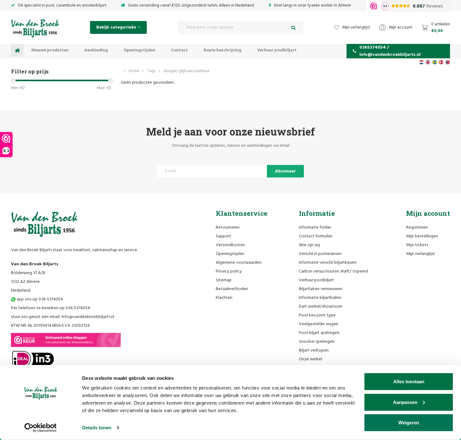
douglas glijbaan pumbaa (186, 71)
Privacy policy (229, 271)
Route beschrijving (222, 50)
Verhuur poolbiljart (277, 50)
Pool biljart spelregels (319, 333)
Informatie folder (315, 227)
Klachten (224, 297)
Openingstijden (139, 50)
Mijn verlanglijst (420, 253)
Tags (151, 71)
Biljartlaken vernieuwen (320, 289)
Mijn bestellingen (422, 236)
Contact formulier (315, 236)
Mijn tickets (417, 245)
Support (223, 236)
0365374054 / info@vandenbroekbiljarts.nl (390, 51)
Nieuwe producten (50, 50)
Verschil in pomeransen (320, 253)
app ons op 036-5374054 (39, 299)
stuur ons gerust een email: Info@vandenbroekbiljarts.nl (62, 317)
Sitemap (223, 280)
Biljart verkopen (314, 350)
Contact (179, 50)
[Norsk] (447, 62)
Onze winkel (310, 359)
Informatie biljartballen (320, 297)
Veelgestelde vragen (318, 324)
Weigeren (408, 422)
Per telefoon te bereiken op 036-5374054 (50, 308)
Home (134, 71)
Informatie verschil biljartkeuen (328, 262)
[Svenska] (434, 62)
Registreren (417, 227)
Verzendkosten (230, 245)
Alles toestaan (408, 381)
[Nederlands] (421, 62)
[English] (428, 62)
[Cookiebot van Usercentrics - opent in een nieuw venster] (40, 427)
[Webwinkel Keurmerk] (66, 340)
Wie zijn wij (309, 245)
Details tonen (96, 427)
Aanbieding (96, 50)
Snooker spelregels (317, 341)
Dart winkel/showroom (320, 306)
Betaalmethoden (232, 289)
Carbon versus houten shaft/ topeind (333, 271)
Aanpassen (405, 402)
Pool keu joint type (317, 315)
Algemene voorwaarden (239, 262)
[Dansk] (441, 62)
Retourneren (228, 227)
